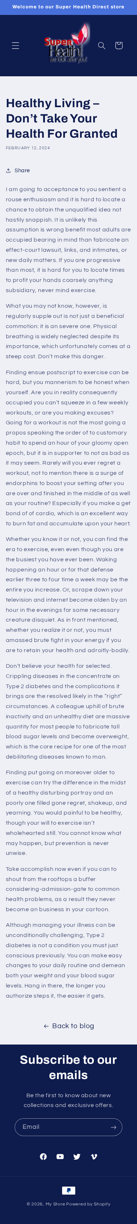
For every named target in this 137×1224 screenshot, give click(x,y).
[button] (15, 45)
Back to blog (73, 1026)
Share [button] (22, 170)
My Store (55, 1204)
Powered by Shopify (88, 1204)
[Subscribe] (113, 1127)
